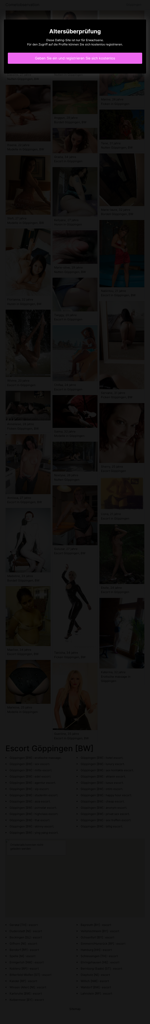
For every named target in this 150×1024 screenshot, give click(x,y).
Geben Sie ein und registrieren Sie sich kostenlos (75, 58)
